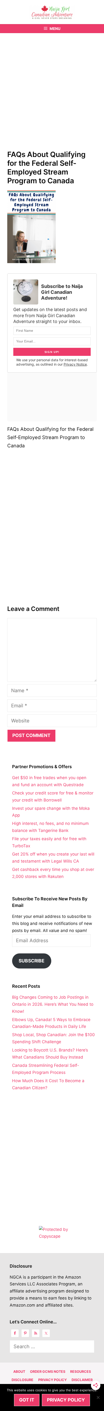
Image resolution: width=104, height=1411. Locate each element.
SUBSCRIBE (32, 961)
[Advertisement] (52, 88)
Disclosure (22, 1380)
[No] (98, 1397)
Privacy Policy (52, 1380)
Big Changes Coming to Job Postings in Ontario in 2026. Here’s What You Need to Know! (52, 1004)
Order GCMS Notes (47, 1371)
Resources (80, 1371)
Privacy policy (66, 1400)
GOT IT (26, 1400)
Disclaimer (82, 1380)
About (19, 1371)
